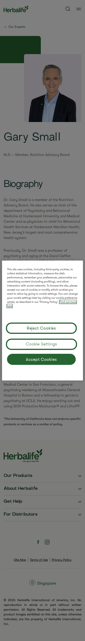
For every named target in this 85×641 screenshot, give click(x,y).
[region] (42, 320)
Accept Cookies (41, 359)
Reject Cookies (41, 328)
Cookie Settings (41, 344)
